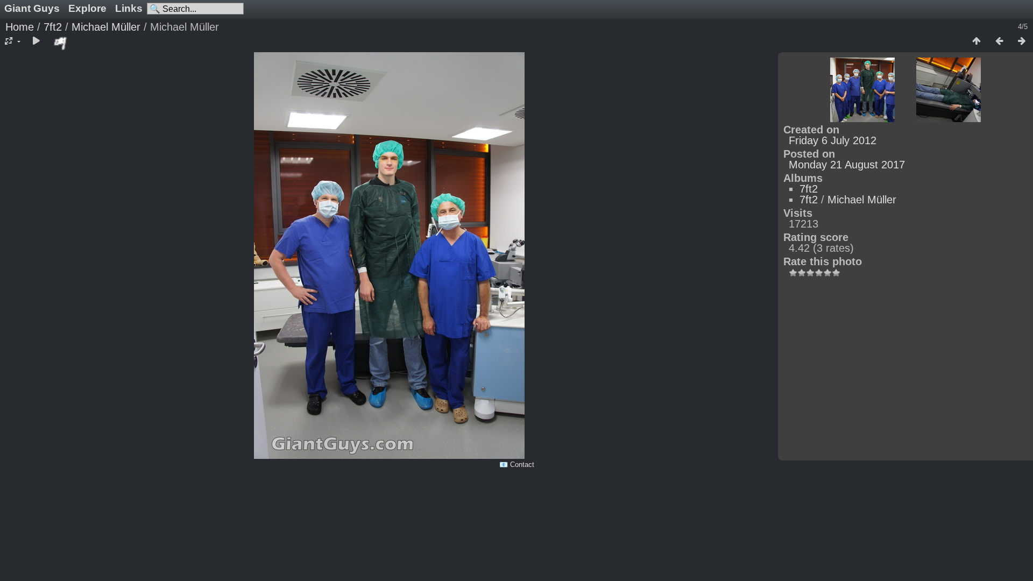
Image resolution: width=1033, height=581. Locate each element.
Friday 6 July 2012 (832, 140)
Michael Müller (106, 27)
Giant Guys (32, 8)
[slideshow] (36, 41)
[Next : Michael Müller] (1021, 41)
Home (19, 27)
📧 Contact (516, 464)
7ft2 (53, 27)
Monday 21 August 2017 (847, 165)
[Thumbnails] (976, 41)
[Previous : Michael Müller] (999, 41)
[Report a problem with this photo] (60, 43)
